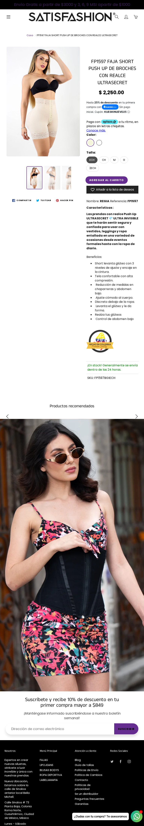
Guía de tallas (84, 765)
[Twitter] (112, 761)
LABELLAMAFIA (49, 780)
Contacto (81, 780)
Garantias (81, 804)
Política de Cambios (88, 775)
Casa (30, 35)
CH (104, 160)
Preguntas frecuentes (89, 799)
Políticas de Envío (86, 770)
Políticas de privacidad (83, 787)
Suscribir (126, 729)
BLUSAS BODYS (49, 770)
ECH (91, 160)
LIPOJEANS (46, 765)
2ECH (92, 168)
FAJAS (44, 760)
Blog (78, 760)
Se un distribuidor (86, 794)
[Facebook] (120, 761)
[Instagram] (129, 761)
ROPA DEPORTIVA (51, 775)
